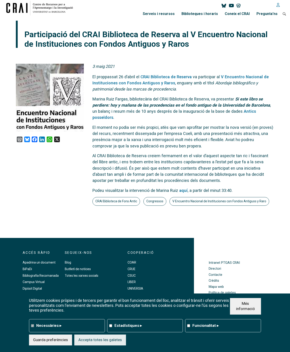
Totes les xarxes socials (81, 275)
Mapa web (216, 287)
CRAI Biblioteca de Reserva (166, 76)
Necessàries (49, 325)
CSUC (132, 275)
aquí (183, 190)
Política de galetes (222, 293)
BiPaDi (27, 269)
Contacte (215, 275)
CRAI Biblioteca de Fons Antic (116, 201)
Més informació (245, 306)
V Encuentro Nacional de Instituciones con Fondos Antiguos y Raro (219, 201)
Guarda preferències (50, 339)
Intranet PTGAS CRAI (224, 263)
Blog (68, 262)
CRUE (131, 269)
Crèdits (214, 281)
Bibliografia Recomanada (41, 275)
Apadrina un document (39, 262)
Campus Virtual (34, 282)
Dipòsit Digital (32, 288)
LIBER (132, 282)
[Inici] (41, 8)
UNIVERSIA (135, 288)
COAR (132, 262)
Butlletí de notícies (78, 269)
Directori (215, 269)
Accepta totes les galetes (100, 339)
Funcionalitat (205, 325)
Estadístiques (128, 325)
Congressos (154, 201)
